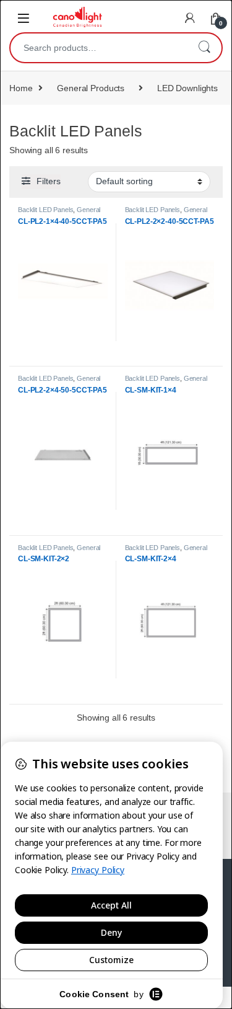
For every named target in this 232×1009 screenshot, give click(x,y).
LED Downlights (187, 88)
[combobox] (99, 47)
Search (204, 47)
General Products (90, 88)
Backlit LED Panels (45, 209)
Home (20, 88)
